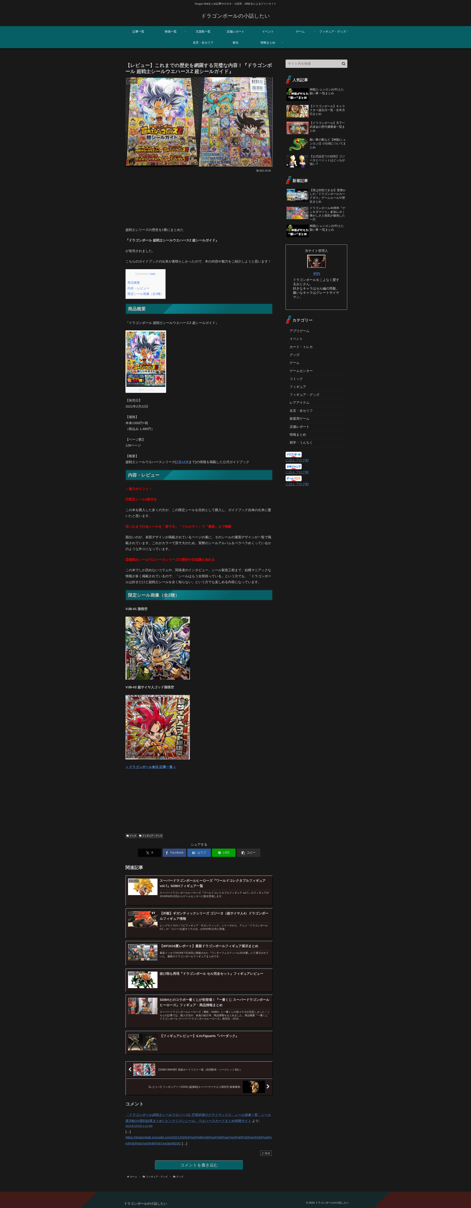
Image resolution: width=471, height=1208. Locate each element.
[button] (248, 853)
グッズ (133, 835)
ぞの (316, 274)
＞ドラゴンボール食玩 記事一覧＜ (150, 767)
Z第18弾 (182, 462)
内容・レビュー (138, 288)
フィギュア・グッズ (152, 835)
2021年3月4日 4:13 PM (139, 1126)
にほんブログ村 (297, 460)
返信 (267, 1153)
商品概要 (134, 282)
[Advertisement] (199, 201)
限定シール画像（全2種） (146, 294)
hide (152, 273)
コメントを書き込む (199, 1165)
